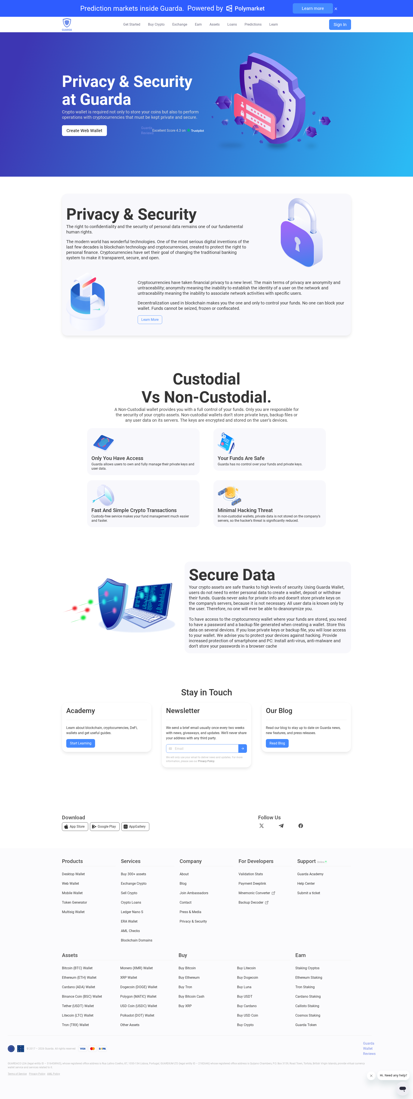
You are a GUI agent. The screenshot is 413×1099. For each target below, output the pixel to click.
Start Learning (80, 743)
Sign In (340, 24)
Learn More (150, 320)
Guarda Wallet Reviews (369, 1048)
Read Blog (277, 743)
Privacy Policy (206, 761)
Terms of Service (17, 1073)
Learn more (313, 8)
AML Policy (53, 1073)
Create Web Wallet (84, 130)
